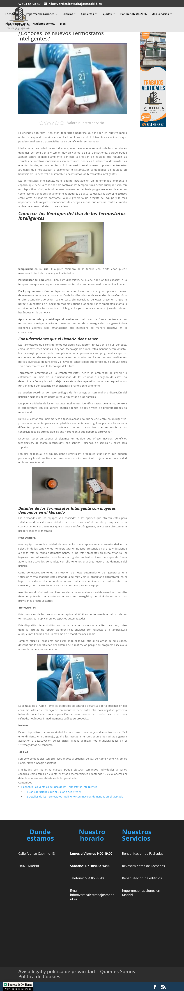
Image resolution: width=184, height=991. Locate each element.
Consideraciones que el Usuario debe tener (52, 792)
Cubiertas (87, 14)
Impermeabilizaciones (40, 14)
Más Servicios (160, 14)
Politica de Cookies (39, 976)
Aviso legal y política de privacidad (56, 971)
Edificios (68, 14)
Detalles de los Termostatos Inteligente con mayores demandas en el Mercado (73, 796)
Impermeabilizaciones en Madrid (141, 892)
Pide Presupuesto (16, 23)
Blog (63, 23)
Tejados (107, 14)
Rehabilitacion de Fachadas (142, 853)
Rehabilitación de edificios (142, 878)
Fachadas (11, 14)
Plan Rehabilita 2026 (133, 14)
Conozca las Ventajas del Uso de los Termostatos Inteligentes (59, 787)
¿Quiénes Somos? (44, 23)
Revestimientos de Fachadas (143, 866)
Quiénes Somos (117, 971)
